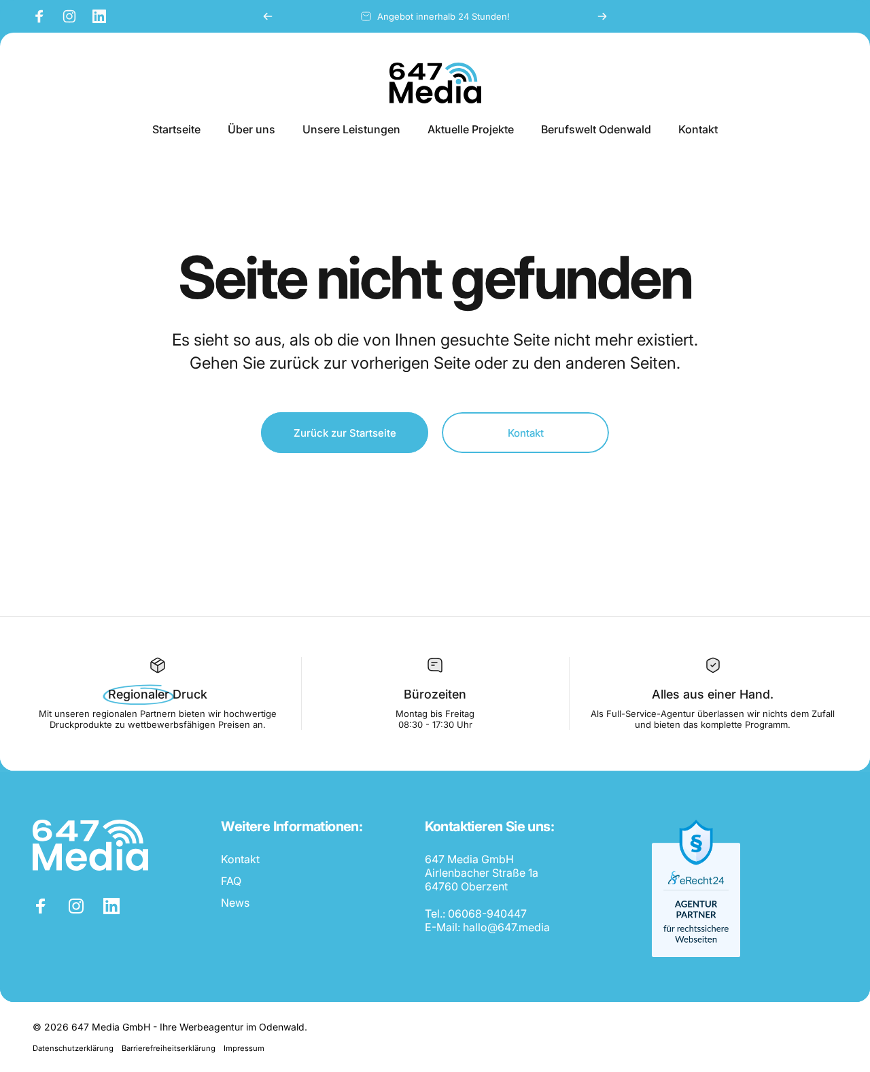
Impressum (244, 1048)
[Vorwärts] (602, 16)
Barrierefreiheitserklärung (168, 1048)
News (235, 902)
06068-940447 (487, 913)
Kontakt (240, 859)
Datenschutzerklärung (73, 1048)
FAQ (231, 881)
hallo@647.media (506, 927)
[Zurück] (268, 16)
